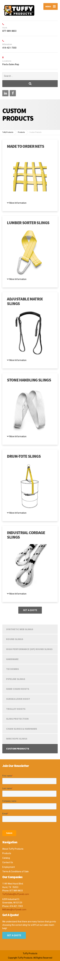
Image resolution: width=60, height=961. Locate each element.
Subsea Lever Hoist (18, 698)
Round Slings (14, 639)
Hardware (12, 659)
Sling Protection (17, 718)
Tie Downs (12, 668)
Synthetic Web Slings (19, 629)
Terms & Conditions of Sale (15, 871)
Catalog (6, 858)
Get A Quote (30, 610)
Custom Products (17, 748)
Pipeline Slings (15, 678)
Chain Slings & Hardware (21, 728)
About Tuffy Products (12, 849)
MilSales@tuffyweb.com (14, 909)
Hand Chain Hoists (17, 688)
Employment (8, 867)
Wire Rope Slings (16, 738)
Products (6, 853)
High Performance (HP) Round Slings (29, 649)
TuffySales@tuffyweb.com (15, 894)
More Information (17, 203)
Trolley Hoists (15, 708)
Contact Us (7, 862)
